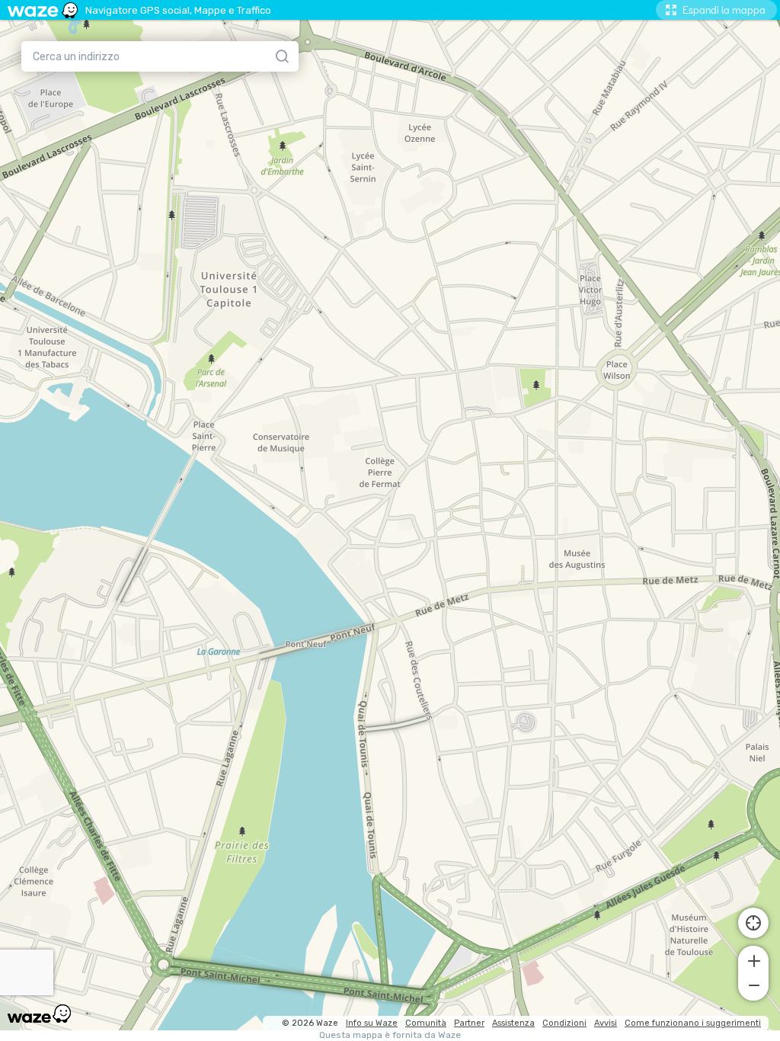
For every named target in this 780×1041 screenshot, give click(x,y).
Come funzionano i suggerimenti (693, 1023)
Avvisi (605, 1023)
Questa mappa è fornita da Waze (390, 1035)
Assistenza (513, 1023)
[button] (753, 959)
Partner (469, 1023)
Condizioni (564, 1023)
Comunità (425, 1023)
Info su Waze (372, 1023)
